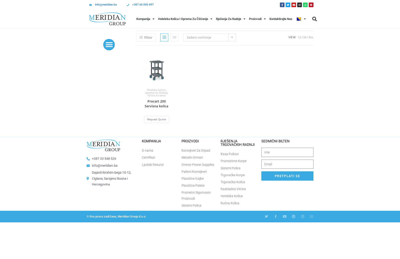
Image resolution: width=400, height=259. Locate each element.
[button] (314, 19)
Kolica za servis (157, 95)
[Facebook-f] (275, 216)
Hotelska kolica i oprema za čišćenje (156, 91)
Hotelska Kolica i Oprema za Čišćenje (183, 19)
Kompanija (143, 19)
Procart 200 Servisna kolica (156, 103)
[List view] (174, 37)
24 (304, 37)
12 (299, 37)
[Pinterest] (311, 5)
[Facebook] (282, 5)
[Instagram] (299, 5)
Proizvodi (255, 19)
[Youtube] (293, 5)
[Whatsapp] (305, 5)
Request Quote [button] (156, 119)
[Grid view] (164, 37)
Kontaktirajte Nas (280, 19)
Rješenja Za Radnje (228, 19)
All (311, 37)
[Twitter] (288, 5)
